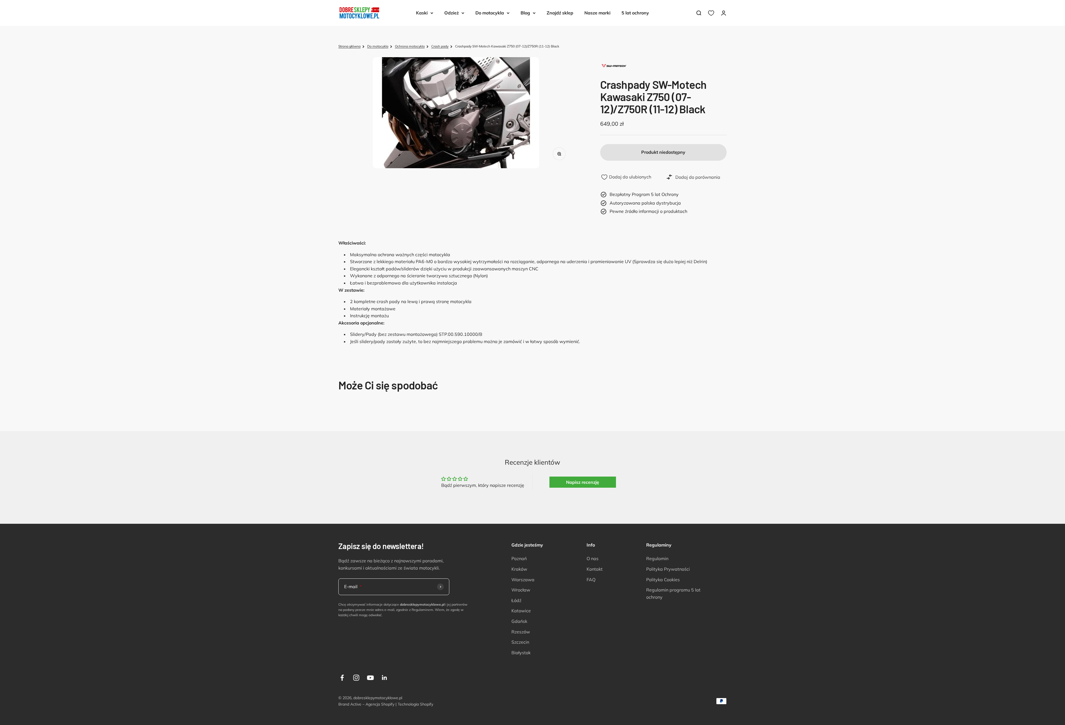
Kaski (422, 13)
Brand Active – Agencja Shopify (366, 704)
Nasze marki (597, 13)
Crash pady (439, 46)
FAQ (591, 579)
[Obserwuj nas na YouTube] (370, 677)
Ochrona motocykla (410, 46)
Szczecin (520, 642)
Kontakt (595, 569)
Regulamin (657, 558)
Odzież (451, 13)
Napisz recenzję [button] (582, 482)
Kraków (519, 569)
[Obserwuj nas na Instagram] (356, 677)
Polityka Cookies (663, 579)
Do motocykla (489, 13)
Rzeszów (520, 632)
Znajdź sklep (560, 13)
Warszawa (522, 579)
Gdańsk (519, 621)
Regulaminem (422, 610)
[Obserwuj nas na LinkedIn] (384, 677)
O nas (593, 558)
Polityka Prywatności (668, 569)
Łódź (516, 600)
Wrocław (520, 590)
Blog (525, 13)
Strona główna (349, 46)
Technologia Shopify (415, 704)
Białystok (521, 652)
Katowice (521, 610)
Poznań (519, 558)
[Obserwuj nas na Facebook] (342, 677)
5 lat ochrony (635, 13)
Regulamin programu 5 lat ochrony (673, 593)
